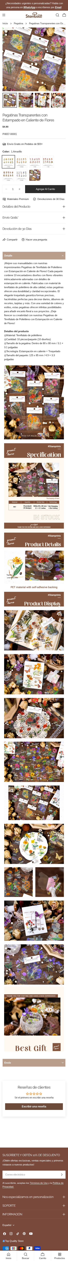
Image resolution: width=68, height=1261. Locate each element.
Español (6, 1225)
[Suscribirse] (61, 1174)
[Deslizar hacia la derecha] (58, 59)
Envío (7, 1062)
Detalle (8, 255)
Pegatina (18, 23)
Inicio (5, 23)
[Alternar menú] (3, 15)
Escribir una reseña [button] (34, 1106)
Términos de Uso (39, 1183)
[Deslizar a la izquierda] (10, 59)
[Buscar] (57, 15)
